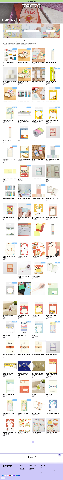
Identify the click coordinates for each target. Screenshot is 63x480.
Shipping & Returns (32, 465)
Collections (22, 469)
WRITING (23, 9)
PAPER (29, 9)
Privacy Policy (31, 468)
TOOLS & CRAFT (36, 9)
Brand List (22, 468)
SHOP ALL (18, 9)
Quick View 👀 (10, 60)
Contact (30, 469)
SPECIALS (44, 9)
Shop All (21, 465)
